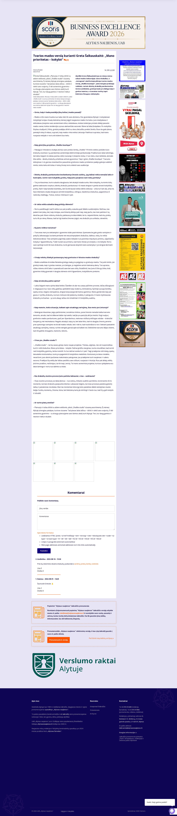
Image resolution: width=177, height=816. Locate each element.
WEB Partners (140, 811)
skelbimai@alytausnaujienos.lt (72, 613)
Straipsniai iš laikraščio (97, 706)
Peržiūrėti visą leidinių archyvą (100, 638)
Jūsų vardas (43, 508)
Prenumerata (94, 710)
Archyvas (93, 714)
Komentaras (44, 516)
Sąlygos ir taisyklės (67, 811)
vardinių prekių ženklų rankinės (86, 564)
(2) (67, 60)
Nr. (110, 70)
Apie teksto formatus (45, 533)
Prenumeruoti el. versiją (58, 640)
